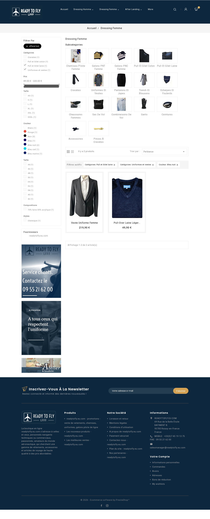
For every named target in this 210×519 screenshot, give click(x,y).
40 (30, 195)
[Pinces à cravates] (98, 128)
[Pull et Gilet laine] (167, 55)
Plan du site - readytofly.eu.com (125, 449)
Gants (144, 114)
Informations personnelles (166, 462)
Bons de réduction (161, 480)
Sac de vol (98, 114)
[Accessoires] (75, 128)
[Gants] (144, 104)
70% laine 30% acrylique (41, 210)
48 (30, 173)
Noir (31, 136)
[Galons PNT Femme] (98, 55)
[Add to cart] (76, 216)
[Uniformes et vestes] (98, 80)
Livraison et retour (118, 419)
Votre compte (160, 456)
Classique (34, 221)
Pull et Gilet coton (38, 62)
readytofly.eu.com (38, 236)
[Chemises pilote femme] (75, 55)
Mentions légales (118, 423)
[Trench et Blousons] (144, 80)
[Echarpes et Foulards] (167, 80)
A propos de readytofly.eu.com (125, 431)
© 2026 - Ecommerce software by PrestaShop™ (105, 500)
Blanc (32, 128)
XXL (31, 113)
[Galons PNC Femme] (121, 55)
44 (30, 165)
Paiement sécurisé (119, 436)
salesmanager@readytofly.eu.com (167, 447)
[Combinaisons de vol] (121, 104)
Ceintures (167, 114)
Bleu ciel (33, 149)
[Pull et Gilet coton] (144, 55)
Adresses (157, 475)
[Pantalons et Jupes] (121, 80)
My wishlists (158, 484)
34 (30, 182)
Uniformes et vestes (39, 70)
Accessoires (76, 138)
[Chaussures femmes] (75, 104)
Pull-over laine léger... (127, 222)
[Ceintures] (167, 104)
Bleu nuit (33, 145)
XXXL (32, 117)
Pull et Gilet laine (37, 66)
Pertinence (164, 151)
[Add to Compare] (87, 216)
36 (30, 186)
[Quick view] (92, 216)
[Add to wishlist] (81, 216)
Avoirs (155, 471)
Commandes (158, 467)
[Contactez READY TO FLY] (41, 271)
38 (30, 190)
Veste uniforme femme (84, 222)
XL (31, 108)
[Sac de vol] (98, 104)
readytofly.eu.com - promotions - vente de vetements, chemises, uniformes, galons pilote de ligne (82, 423)
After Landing (133, 9)
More (150, 9)
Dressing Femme (110, 9)
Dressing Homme (84, 9)
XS (31, 96)
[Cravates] (75, 80)
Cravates (33, 57)
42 (30, 199)
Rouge (32, 132)
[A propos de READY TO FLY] (41, 328)
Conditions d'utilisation (121, 427)
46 (30, 169)
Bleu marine (35, 154)
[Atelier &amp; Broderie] (41, 365)
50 (30, 177)
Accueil (64, 9)
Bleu (31, 141)
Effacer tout (32, 46)
